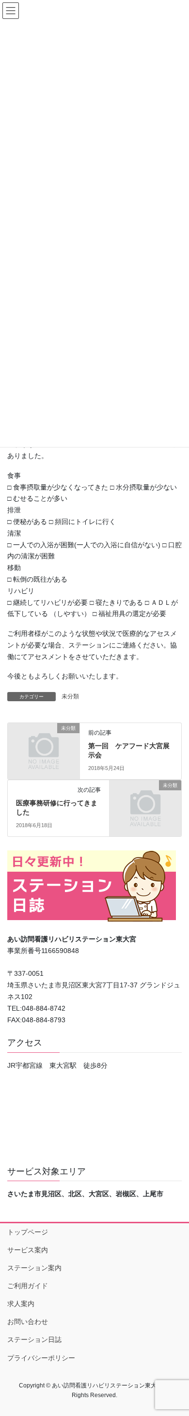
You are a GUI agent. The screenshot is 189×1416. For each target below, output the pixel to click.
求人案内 (20, 1304)
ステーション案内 (34, 1268)
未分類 (70, 696)
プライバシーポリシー (41, 1358)
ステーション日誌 (34, 1339)
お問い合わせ (27, 1321)
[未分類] (43, 744)
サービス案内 (27, 1250)
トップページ (27, 1232)
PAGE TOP (175, 1364)
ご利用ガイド (27, 1286)
